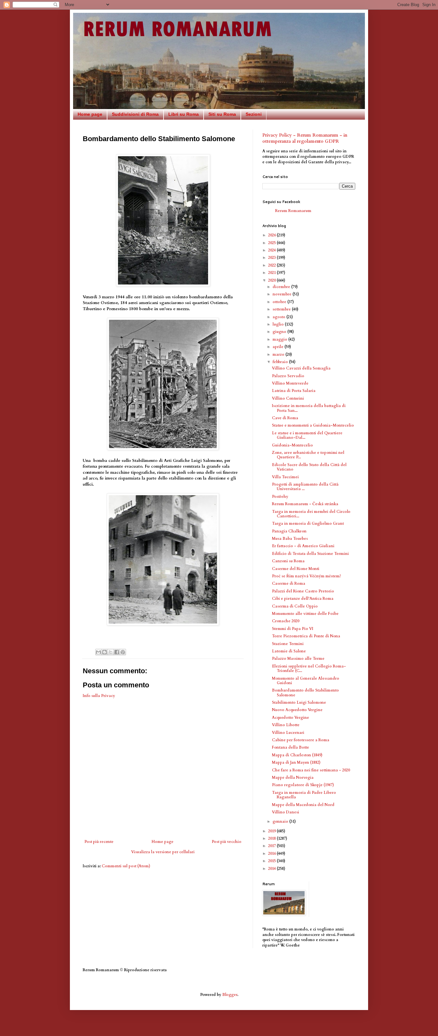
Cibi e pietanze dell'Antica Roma (302, 598)
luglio (279, 324)
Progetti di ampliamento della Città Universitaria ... (305, 486)
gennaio (281, 821)
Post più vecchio (226, 841)
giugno (280, 331)
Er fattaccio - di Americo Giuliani (303, 545)
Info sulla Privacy (99, 695)
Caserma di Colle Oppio (295, 606)
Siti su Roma (222, 114)
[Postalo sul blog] (104, 652)
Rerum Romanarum (293, 210)
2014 (272, 868)
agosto (279, 316)
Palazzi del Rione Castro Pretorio (303, 591)
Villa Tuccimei (285, 477)
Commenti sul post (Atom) (126, 866)
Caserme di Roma (288, 583)
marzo (279, 354)
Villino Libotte (285, 724)
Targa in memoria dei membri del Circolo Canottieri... (311, 514)
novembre (282, 294)
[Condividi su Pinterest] (123, 652)
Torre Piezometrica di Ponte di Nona (306, 636)
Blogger (229, 994)
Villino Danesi (285, 812)
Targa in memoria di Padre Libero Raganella (304, 795)
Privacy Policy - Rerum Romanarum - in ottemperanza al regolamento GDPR (304, 138)
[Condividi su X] (110, 652)
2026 (272, 235)
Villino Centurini (288, 398)
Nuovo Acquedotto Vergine (297, 709)
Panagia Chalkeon (289, 531)
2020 (272, 280)
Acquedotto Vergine (290, 717)
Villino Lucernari (288, 732)
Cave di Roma (285, 417)
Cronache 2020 (285, 621)
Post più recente (99, 841)
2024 (272, 250)
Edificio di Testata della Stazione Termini (310, 553)
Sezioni (254, 114)
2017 (272, 845)
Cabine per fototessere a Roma (300, 740)
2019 (272, 831)
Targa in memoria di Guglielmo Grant (308, 523)
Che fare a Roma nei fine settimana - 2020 (311, 770)
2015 (272, 860)
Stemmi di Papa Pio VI (292, 628)
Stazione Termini (288, 643)
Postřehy (280, 496)
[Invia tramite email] (98, 652)
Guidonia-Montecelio (292, 445)
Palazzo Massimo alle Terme (298, 658)
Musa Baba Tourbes (290, 538)
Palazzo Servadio (288, 375)
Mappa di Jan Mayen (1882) (296, 762)
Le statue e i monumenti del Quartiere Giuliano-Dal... (307, 435)
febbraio (281, 361)
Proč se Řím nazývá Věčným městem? (306, 576)
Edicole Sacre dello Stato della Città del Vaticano (309, 467)
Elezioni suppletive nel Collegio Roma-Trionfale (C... (309, 668)
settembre (282, 309)
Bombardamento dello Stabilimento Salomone (305, 692)
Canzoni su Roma (288, 561)
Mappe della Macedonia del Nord (303, 804)
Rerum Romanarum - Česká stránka (305, 503)
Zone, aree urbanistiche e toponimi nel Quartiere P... (308, 455)
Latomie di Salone (289, 651)
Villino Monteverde (290, 383)
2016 (272, 853)
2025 (272, 242)
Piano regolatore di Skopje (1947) (303, 784)
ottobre (280, 301)
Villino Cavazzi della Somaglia (301, 368)
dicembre (282, 286)
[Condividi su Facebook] (117, 652)
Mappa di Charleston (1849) (297, 755)
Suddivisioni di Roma (135, 114)
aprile (278, 346)
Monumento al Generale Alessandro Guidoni (305, 680)
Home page (90, 114)
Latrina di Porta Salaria (294, 390)
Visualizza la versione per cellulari (163, 851)
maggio (280, 339)
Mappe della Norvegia (293, 777)
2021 (272, 272)
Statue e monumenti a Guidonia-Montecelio (313, 425)
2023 (272, 257)
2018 (272, 838)
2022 (272, 265)
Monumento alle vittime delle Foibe (305, 613)
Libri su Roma (183, 114)
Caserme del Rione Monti (295, 568)
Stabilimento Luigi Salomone (299, 702)
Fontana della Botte (290, 747)
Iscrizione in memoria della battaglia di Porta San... (309, 408)
